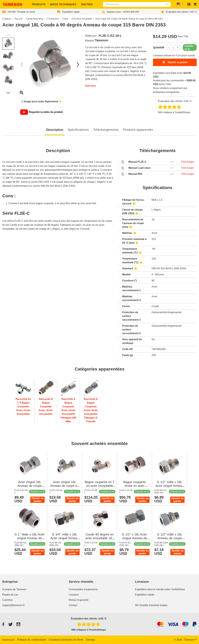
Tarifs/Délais (178, 589)
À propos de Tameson (14, 589)
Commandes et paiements (83, 589)
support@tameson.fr (13, 605)
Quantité (158, 47)
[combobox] (137, 4)
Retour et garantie (78, 600)
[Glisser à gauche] (78, 64)
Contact (73, 605)
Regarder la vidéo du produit (46, 112)
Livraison (74, 594)
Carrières (7, 600)
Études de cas (10, 594)
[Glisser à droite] (21, 64)
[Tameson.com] (12, 4)
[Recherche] (168, 4)
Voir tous (90, 85)
